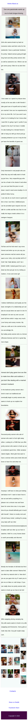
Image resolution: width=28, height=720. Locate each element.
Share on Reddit (14, 702)
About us (15, 3)
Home (9, 3)
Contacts (13, 691)
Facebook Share (14, 708)
